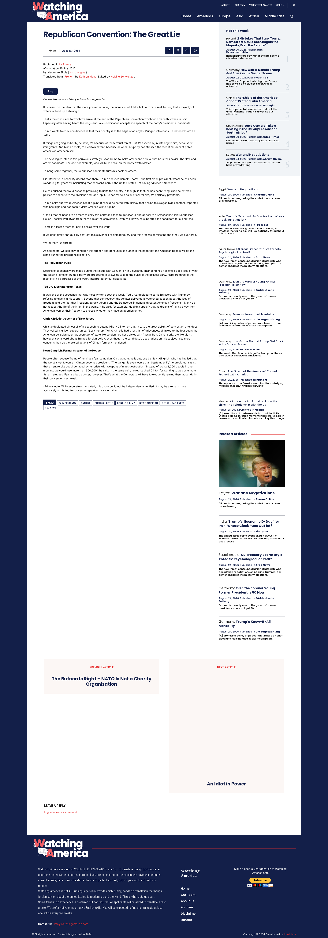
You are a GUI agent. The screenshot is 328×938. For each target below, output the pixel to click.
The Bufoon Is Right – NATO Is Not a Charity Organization (101, 681)
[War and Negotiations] (252, 463)
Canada (86, 403)
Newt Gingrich (148, 403)
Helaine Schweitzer (122, 76)
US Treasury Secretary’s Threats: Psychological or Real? (250, 250)
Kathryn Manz (87, 76)
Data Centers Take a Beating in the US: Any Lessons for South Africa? (251, 129)
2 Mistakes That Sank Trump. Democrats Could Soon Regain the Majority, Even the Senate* (253, 41)
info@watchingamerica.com (71, 924)
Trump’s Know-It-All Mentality (253, 314)
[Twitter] (294, 5)
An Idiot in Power (226, 784)
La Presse (65, 64)
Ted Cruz (50, 407)
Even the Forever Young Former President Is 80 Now (247, 283)
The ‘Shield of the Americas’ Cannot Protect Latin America (252, 99)
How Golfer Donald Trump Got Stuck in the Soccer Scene (253, 71)
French (69, 76)
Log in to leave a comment (60, 812)
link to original (77, 72)
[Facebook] (169, 50)
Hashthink (290, 934)
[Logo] (59, 11)
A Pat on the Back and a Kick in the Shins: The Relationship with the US (248, 403)
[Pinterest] (186, 50)
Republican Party (173, 403)
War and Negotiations (252, 155)
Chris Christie (104, 403)
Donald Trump (126, 403)
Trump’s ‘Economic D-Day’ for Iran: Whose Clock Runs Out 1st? (251, 218)
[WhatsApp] (195, 50)
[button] (291, 16)
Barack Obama (68, 403)
